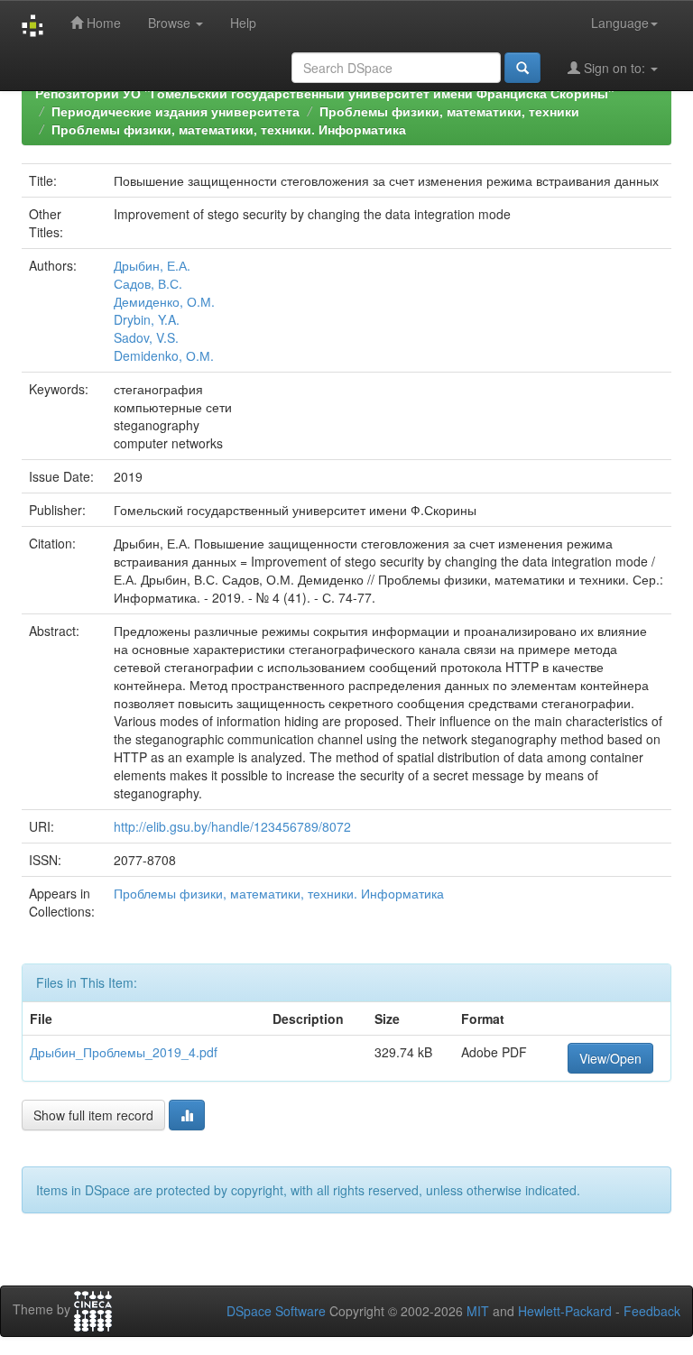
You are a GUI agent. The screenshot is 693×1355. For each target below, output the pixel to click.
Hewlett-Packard (565, 1311)
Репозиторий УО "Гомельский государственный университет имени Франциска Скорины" (324, 93)
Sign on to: (614, 68)
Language (620, 23)
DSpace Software (276, 1311)
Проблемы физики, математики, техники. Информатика (228, 129)
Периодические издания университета (175, 111)
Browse (171, 23)
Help (243, 23)
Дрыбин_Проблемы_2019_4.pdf (123, 1052)
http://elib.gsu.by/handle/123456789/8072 (232, 826)
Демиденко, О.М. (164, 301)
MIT (478, 1311)
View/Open (610, 1058)
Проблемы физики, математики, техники (449, 111)
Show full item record (93, 1115)
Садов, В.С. (148, 283)
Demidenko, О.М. (164, 355)
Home (102, 23)
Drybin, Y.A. (147, 319)
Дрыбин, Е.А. (152, 265)
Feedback (652, 1311)
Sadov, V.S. (146, 337)
